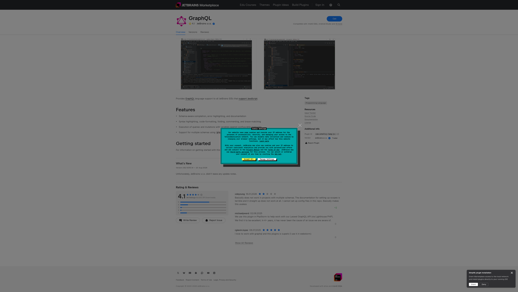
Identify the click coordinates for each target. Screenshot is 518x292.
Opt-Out (278, 154)
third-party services (239, 152)
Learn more (264, 141)
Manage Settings (267, 159)
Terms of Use (273, 150)
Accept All (248, 159)
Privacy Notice (253, 150)
